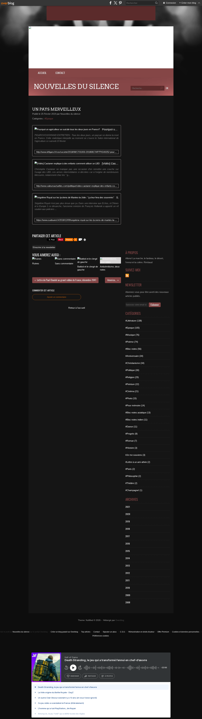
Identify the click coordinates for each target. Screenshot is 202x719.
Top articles (85, 632)
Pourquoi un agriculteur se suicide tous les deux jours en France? (110, 129)
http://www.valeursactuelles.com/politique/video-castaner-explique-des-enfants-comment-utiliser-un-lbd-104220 (76, 186)
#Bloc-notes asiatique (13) (138, 412)
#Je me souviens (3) (135, 455)
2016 (127, 543)
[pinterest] (120, 3)
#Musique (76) (132, 335)
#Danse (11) (131, 426)
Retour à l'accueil (76, 308)
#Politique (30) (132, 370)
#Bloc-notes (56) (133, 349)
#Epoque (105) (132, 327)
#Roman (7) (131, 440)
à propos (109, 676)
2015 (127, 551)
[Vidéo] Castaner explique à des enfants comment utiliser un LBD (110, 163)
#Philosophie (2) (133, 476)
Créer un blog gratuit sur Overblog (64, 632)
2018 (127, 528)
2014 (127, 558)
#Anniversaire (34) (134, 356)
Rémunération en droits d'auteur (141, 632)
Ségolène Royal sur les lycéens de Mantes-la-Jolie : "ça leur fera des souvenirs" (117, 197)
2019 (127, 521)
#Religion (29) (132, 377)
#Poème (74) (131, 342)
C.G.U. (122, 632)
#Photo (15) (131, 398)
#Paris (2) (130, 469)
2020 (127, 514)
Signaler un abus (110, 632)
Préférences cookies (100, 636)
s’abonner (74, 676)
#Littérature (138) (133, 320)
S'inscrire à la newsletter (44, 247)
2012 (127, 573)
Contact (60, 73)
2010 (127, 587)
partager (92, 676)
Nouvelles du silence (21, 632)
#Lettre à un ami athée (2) (137, 462)
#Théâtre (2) (131, 483)
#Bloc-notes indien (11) (136, 419)
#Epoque (49, 118)
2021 (127, 506)
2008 (127, 602)
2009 (127, 595)
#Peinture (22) (132, 384)
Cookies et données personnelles (185, 632)
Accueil (42, 73)
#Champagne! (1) (133, 490)
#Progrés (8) (131, 433)
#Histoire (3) (131, 448)
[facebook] (110, 3)
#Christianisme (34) (134, 363)
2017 (127, 536)
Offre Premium (163, 632)
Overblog (119, 620)
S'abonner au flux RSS (127, 275)
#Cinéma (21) (132, 391)
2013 (127, 565)
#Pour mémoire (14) (135, 405)
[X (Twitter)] (115, 3)
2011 (127, 580)
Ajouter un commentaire (56, 297)
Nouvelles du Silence (76, 86)
